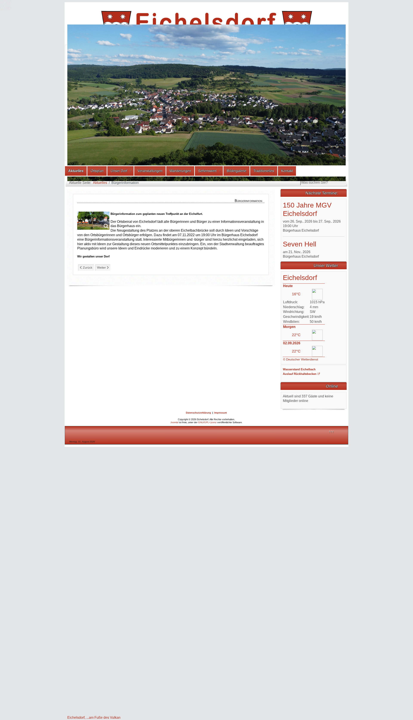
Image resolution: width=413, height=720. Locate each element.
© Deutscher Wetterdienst (300, 252)
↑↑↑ (331, 325)
